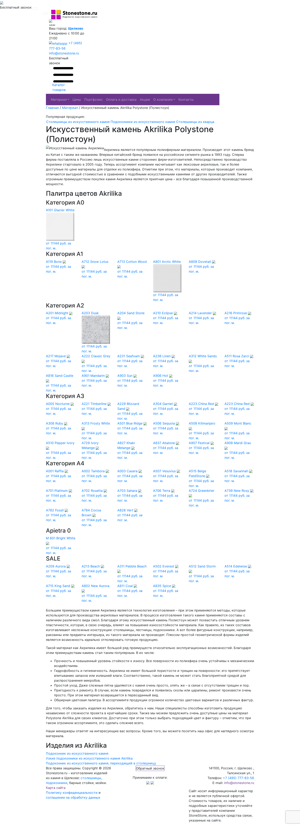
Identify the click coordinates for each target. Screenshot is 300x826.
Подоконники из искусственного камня (143, 122)
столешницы (91, 778)
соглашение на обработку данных (73, 797)
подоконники (56, 783)
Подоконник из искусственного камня (77, 753)
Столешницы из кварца (195, 122)
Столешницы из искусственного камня (78, 122)
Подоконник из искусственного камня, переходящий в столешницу (101, 763)
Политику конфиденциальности (72, 793)
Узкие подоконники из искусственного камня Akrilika (89, 758)
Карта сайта (56, 788)
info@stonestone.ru (64, 53)
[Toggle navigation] (35, 9)
